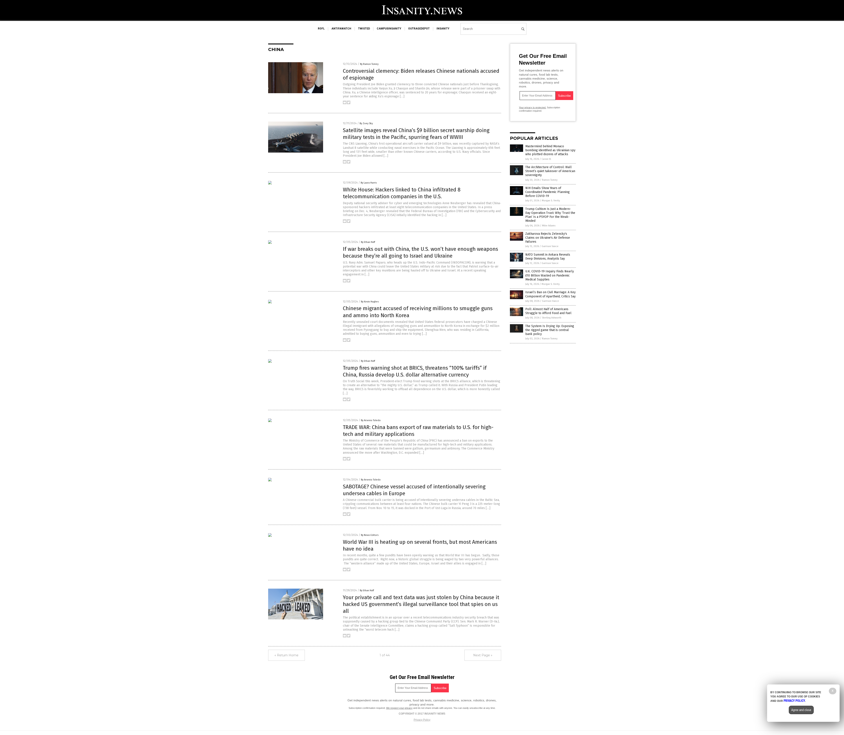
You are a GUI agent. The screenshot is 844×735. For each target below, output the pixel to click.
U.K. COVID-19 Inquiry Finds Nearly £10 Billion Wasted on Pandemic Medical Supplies (549, 275)
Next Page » (482, 655)
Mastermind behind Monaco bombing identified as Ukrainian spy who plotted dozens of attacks (550, 150)
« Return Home (286, 655)
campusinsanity (389, 28)
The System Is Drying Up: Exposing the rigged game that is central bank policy (549, 330)
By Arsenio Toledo (371, 420)
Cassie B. (546, 159)
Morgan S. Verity (551, 200)
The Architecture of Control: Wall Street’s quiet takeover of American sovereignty (550, 171)
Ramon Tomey (549, 179)
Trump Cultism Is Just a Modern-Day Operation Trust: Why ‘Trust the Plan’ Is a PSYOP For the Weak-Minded (550, 215)
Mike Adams (548, 225)
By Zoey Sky (366, 123)
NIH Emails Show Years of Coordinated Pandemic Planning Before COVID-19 (547, 192)
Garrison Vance (550, 246)
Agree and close (801, 710)
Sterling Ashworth (551, 317)
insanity (443, 28)
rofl (321, 28)
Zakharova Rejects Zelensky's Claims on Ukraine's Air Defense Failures (547, 238)
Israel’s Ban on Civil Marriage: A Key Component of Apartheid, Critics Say (550, 294)
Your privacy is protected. (532, 107)
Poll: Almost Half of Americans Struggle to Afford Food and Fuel (548, 311)
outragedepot (419, 28)
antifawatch (341, 28)
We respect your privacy (399, 708)
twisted (364, 28)
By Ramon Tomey (369, 64)
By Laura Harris (369, 182)
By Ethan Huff (368, 242)
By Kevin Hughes (370, 301)
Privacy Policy (422, 719)
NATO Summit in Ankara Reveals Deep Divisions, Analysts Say (547, 256)
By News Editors (369, 535)
